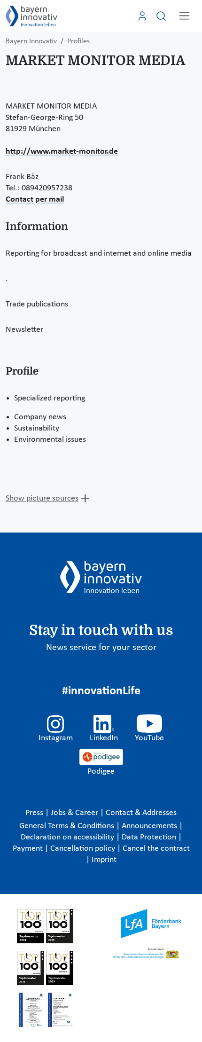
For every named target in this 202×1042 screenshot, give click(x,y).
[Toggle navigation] (184, 16)
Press (35, 812)
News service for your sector (101, 647)
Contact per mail (35, 199)
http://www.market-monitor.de (62, 151)
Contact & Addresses (141, 812)
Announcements (150, 826)
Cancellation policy (83, 848)
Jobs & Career (75, 812)
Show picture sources (42, 498)
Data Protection (150, 837)
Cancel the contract (156, 848)
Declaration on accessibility (68, 837)
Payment (29, 848)
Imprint (104, 859)
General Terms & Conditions (67, 826)
